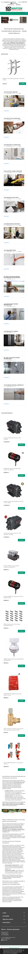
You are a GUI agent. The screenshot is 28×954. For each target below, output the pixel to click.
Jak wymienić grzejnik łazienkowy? (14, 385)
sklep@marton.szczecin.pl (10, 2)
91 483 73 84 (24, 2)
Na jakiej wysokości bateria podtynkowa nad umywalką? (12, 277)
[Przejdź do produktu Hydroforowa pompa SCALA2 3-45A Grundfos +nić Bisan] (14, 523)
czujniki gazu (17, 858)
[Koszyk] (25, 13)
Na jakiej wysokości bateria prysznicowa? (12, 358)
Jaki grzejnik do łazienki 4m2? (12, 144)
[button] (3, 13)
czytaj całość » (6, 110)
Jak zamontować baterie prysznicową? (11, 304)
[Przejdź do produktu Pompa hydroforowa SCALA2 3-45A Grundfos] (14, 427)
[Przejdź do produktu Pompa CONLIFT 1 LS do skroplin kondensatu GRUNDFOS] (14, 555)
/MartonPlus (14, 3)
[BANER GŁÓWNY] (14, 20)
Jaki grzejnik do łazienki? (11, 331)
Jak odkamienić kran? (10, 250)
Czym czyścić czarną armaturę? (13, 171)
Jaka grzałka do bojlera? (11, 197)
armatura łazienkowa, (18, 784)
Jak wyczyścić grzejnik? (11, 92)
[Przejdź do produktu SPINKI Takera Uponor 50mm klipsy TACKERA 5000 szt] (14, 616)
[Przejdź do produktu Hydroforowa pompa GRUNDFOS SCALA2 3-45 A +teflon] (14, 491)
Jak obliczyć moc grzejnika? (12, 118)
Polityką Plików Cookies (14, 950)
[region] (14, 20)
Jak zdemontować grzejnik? (12, 223)
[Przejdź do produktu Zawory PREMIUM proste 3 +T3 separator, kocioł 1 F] (14, 751)
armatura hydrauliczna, (6, 784)
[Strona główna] (14, 8)
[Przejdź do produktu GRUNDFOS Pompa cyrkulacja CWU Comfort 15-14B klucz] (14, 459)
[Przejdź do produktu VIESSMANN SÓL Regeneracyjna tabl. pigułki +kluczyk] (14, 682)
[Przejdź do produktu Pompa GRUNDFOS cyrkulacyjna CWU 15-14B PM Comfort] (14, 587)
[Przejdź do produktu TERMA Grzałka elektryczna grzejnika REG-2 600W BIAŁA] (14, 647)
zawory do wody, (5, 837)
